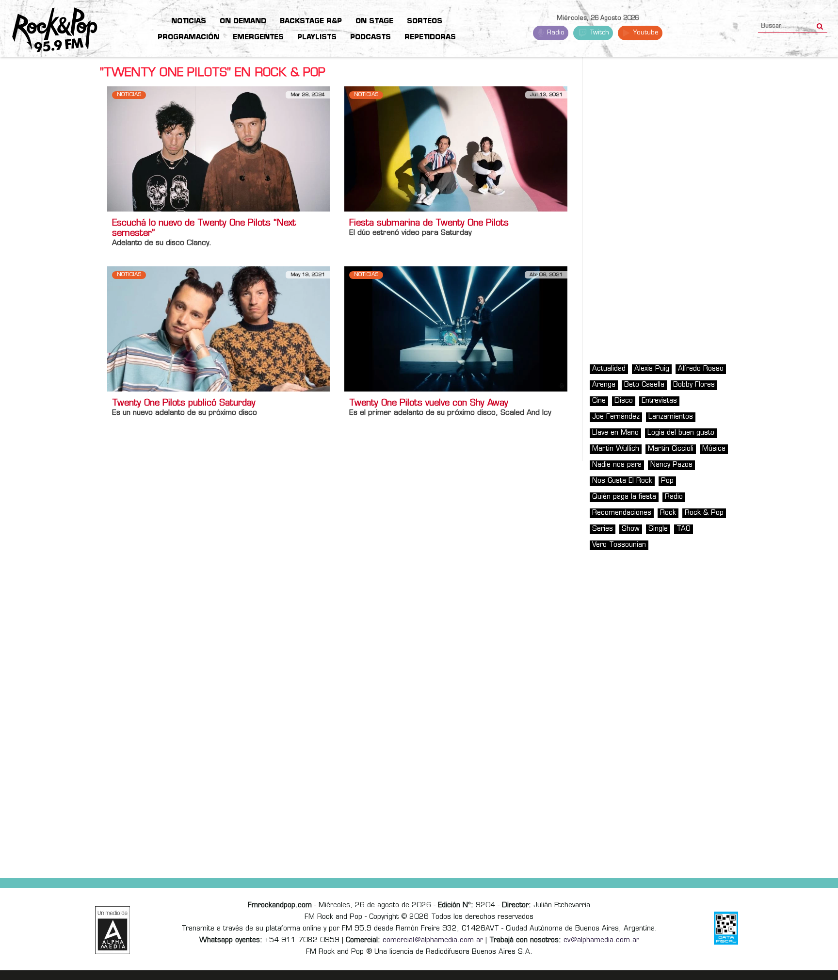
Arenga (603, 385)
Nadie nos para (617, 465)
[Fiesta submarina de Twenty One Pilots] (455, 149)
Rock (668, 513)
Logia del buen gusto (680, 433)
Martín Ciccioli (670, 449)
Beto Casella (644, 385)
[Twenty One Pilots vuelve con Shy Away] (455, 329)
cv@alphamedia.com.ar (601, 940)
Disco (623, 401)
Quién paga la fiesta (624, 497)
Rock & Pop (704, 513)
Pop (667, 481)
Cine (599, 401)
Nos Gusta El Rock (622, 481)
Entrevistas (659, 401)
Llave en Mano (615, 433)
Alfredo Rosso (701, 369)
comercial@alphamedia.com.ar (433, 940)
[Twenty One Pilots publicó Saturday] (218, 329)
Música (713, 449)
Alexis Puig (651, 369)
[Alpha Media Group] (112, 930)
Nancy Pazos (671, 465)
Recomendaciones (621, 513)
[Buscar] (820, 23)
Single (658, 529)
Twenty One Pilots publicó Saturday (184, 403)
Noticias (129, 95)
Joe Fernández (616, 417)
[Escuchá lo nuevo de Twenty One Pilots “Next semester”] (218, 149)
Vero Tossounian (619, 545)
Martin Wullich (615, 449)
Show (631, 529)
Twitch (598, 33)
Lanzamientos (670, 417)
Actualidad (609, 369)
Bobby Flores (694, 385)
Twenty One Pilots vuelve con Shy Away (428, 403)
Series (602, 529)
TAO (684, 529)
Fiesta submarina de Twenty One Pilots (429, 223)
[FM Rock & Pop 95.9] (48, 30)
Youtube (645, 33)
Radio (554, 33)
